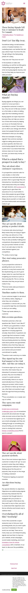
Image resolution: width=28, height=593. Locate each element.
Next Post (14, 568)
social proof (20, 187)
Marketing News (8, 35)
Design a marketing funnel (10, 431)
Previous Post (14, 564)
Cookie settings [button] (6, 589)
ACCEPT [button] (14, 589)
